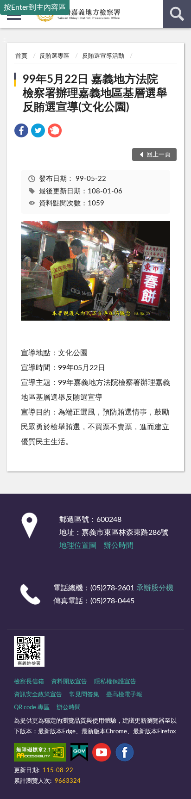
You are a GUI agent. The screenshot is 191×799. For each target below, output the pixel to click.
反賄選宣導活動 (103, 56)
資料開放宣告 (69, 682)
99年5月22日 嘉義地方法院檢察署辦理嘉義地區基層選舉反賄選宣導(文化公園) (95, 93)
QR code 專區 (32, 708)
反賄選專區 (54, 56)
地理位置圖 (77, 545)
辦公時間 (119, 545)
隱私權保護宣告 (115, 682)
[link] (21, 132)
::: (4, 40)
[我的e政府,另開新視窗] (79, 754)
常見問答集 (84, 695)
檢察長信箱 (29, 682)
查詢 (177, 14)
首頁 (21, 56)
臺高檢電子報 (124, 695)
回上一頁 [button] (158, 155)
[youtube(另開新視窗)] (101, 754)
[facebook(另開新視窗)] (124, 754)
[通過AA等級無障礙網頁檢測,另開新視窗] (40, 754)
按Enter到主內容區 (35, 7)
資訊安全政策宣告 (38, 695)
